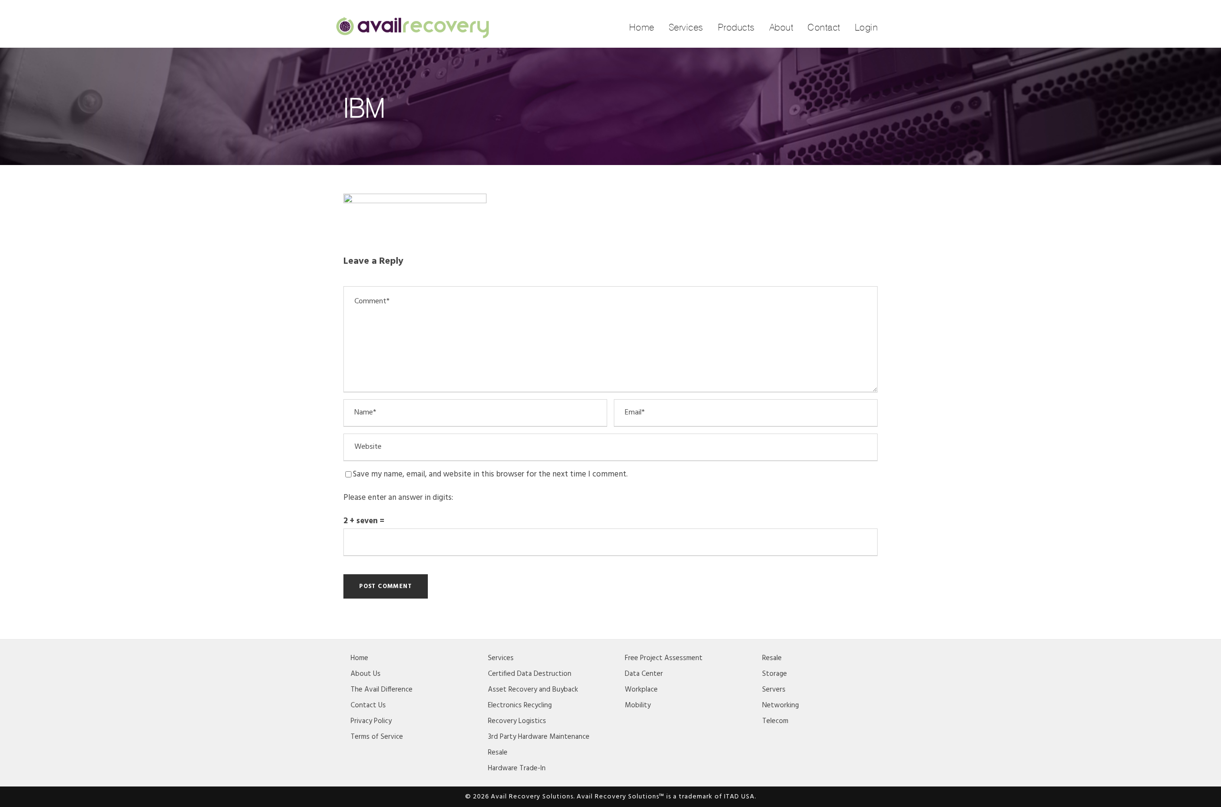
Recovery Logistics (517, 721)
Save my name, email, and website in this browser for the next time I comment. (490, 474)
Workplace (641, 689)
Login (866, 27)
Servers (774, 689)
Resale (497, 752)
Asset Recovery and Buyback (533, 689)
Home (641, 27)
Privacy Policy (371, 721)
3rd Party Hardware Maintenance (539, 737)
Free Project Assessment (664, 658)
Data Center (644, 674)
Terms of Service (377, 737)
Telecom (775, 721)
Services (686, 27)
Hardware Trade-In (517, 768)
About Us (366, 674)
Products (736, 27)
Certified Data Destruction (529, 674)
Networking (780, 705)
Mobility (638, 705)
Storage (774, 674)
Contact (823, 27)
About (781, 27)
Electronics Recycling (520, 705)
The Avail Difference (382, 689)
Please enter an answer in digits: (398, 497)
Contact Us (368, 705)
